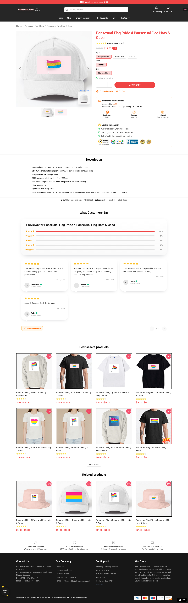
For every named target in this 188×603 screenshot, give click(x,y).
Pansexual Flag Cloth (34, 26)
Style (98, 61)
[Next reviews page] (164, 328)
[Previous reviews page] (152, 328)
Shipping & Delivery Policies (107, 567)
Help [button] (183, 600)
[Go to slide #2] (61, 112)
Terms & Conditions (64, 570)
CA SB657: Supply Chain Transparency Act (73, 581)
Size (97, 69)
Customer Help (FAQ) (104, 581)
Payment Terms (102, 570)
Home (19, 26)
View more (94, 464)
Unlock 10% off (5, 591)
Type (98, 52)
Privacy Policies (63, 574)
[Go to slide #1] (47, 112)
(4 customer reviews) (115, 43)
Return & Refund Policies (106, 574)
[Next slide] (88, 68)
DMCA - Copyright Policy (66, 577)
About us (60, 567)
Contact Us (100, 577)
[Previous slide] (20, 68)
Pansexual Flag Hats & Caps (59, 26)
